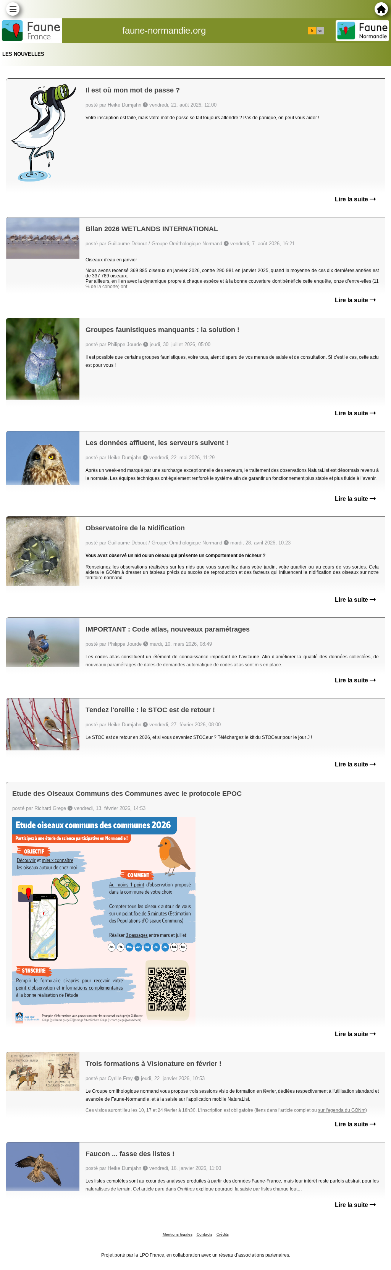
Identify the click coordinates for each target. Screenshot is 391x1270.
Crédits (223, 1234)
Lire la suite (352, 199)
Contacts (204, 1234)
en (320, 30)
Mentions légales (177, 1234)
